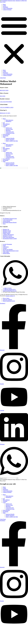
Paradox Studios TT (10, 295)
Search (1, 478)
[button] (14, 39)
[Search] (17, 478)
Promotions (5, 7)
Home (4, 4)
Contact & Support (7, 9)
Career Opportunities (7, 8)
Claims (4, 5)
